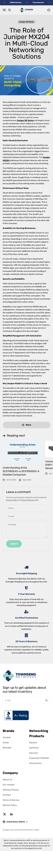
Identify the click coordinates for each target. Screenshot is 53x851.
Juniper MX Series (26, 22)
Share (28, 425)
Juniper (7, 737)
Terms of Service (27, 500)
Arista (6, 742)
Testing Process (11, 789)
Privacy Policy (11, 500)
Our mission (9, 784)
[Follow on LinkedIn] (11, 814)
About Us (7, 779)
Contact (7, 795)
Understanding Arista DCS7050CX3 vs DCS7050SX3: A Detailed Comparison (21, 471)
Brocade (7, 747)
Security (33, 753)
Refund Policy (10, 805)
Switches (34, 747)
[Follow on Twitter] (4, 814)
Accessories (35, 763)
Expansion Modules (39, 758)
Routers (33, 742)
